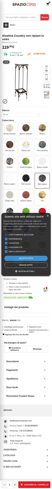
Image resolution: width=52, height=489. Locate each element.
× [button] (48, 216)
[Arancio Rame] (26, 194)
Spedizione (12, 379)
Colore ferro (8, 120)
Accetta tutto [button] (26, 258)
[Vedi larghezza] (5, 101)
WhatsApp (37, 349)
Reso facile (12, 387)
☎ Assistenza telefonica (15, 349)
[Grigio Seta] (9, 194)
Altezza (6, 110)
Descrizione (12, 361)
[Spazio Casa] (24, 4)
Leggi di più (26, 229)
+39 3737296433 (25, 431)
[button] (26, 271)
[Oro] (42, 194)
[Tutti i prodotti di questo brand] (15, 320)
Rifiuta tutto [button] (26, 265)
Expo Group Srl (16, 441)
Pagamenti (12, 370)
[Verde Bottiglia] (26, 161)
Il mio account (12, 467)
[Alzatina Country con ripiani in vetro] (21, 82)
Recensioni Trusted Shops (20, 396)
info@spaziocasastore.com (21, 421)
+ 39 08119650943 (30, 426)
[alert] (26, 244)
